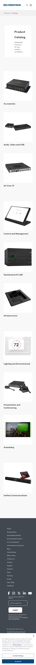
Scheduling (9, 447)
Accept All (18, 661)
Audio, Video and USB (14, 145)
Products (7, 13)
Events (9, 579)
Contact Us (11, 559)
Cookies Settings (18, 656)
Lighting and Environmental (17, 364)
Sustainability (11, 532)
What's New (11, 555)
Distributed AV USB (13, 275)
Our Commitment (13, 542)
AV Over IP (9, 186)
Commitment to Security (15, 545)
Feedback (10, 585)
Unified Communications (15, 496)
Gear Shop (10, 582)
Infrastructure (10, 316)
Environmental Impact (14, 539)
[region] (18, 649)
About (9, 528)
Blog (8, 549)
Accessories (9, 104)
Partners (10, 569)
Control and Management (16, 234)
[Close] (33, 636)
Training (9, 575)
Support (9, 565)
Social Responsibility (14, 535)
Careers (9, 562)
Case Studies (11, 552)
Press (9, 572)
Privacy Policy (16, 644)
